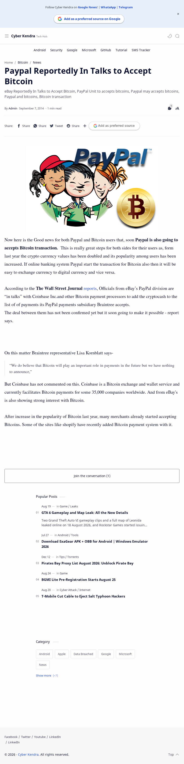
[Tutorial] (121, 50)
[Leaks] (74, 506)
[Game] (65, 506)
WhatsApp (108, 7)
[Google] (72, 50)
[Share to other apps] (85, 126)
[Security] (56, 50)
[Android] (40, 50)
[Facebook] (11, 737)
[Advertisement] (92, 339)
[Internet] (84, 590)
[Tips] (63, 557)
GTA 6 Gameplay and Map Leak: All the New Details (85, 512)
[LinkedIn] (55, 737)
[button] (169, 36)
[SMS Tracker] (141, 50)
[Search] (177, 36)
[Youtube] (40, 737)
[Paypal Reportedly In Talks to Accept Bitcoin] (92, 189)
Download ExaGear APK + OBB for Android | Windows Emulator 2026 (95, 544)
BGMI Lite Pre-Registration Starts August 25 (79, 579)
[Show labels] (48, 675)
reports (90, 288)
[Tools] (74, 535)
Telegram (126, 7)
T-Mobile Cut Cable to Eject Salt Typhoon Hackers (83, 596)
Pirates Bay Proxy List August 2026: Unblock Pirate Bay (88, 563)
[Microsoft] (89, 50)
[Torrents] (73, 557)
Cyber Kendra (23, 35)
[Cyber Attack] (69, 590)
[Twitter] (26, 737)
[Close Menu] (178, 14)
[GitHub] (106, 50)
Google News (87, 7)
